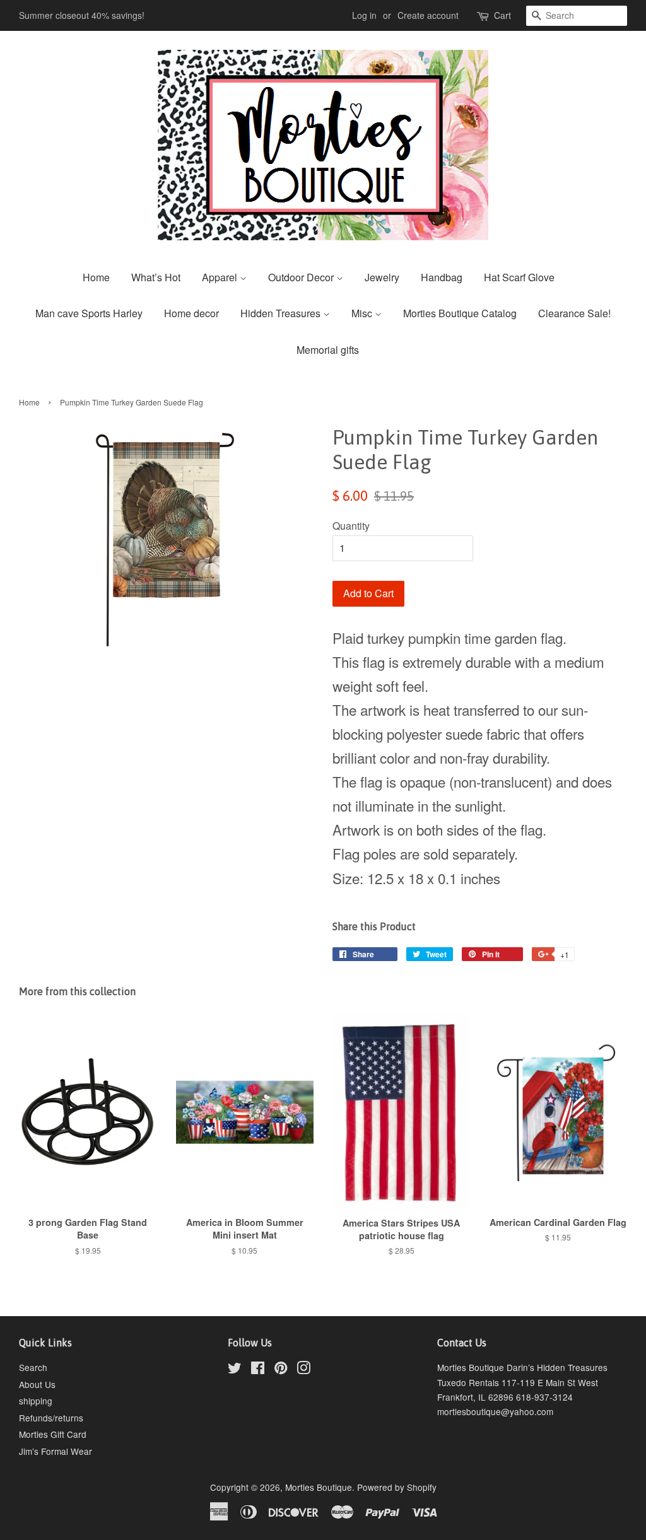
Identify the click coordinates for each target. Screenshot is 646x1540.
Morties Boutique (318, 1487)
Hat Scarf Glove (519, 277)
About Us (37, 1384)
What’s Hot (155, 277)
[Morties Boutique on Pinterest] (281, 1369)
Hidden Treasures (281, 313)
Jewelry (382, 277)
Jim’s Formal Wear (55, 1451)
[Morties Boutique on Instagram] (303, 1369)
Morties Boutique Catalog (460, 313)
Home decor (191, 313)
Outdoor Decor (302, 277)
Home (96, 277)
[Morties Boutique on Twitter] (235, 1369)
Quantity (351, 525)
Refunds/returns (51, 1417)
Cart (502, 15)
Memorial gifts (328, 349)
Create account (428, 15)
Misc (363, 313)
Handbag (441, 277)
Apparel (221, 277)
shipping (35, 1400)
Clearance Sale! (574, 313)
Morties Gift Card (52, 1434)
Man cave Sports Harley (89, 313)
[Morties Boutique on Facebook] (257, 1369)
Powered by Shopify (397, 1487)
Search (33, 1367)
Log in (364, 15)
